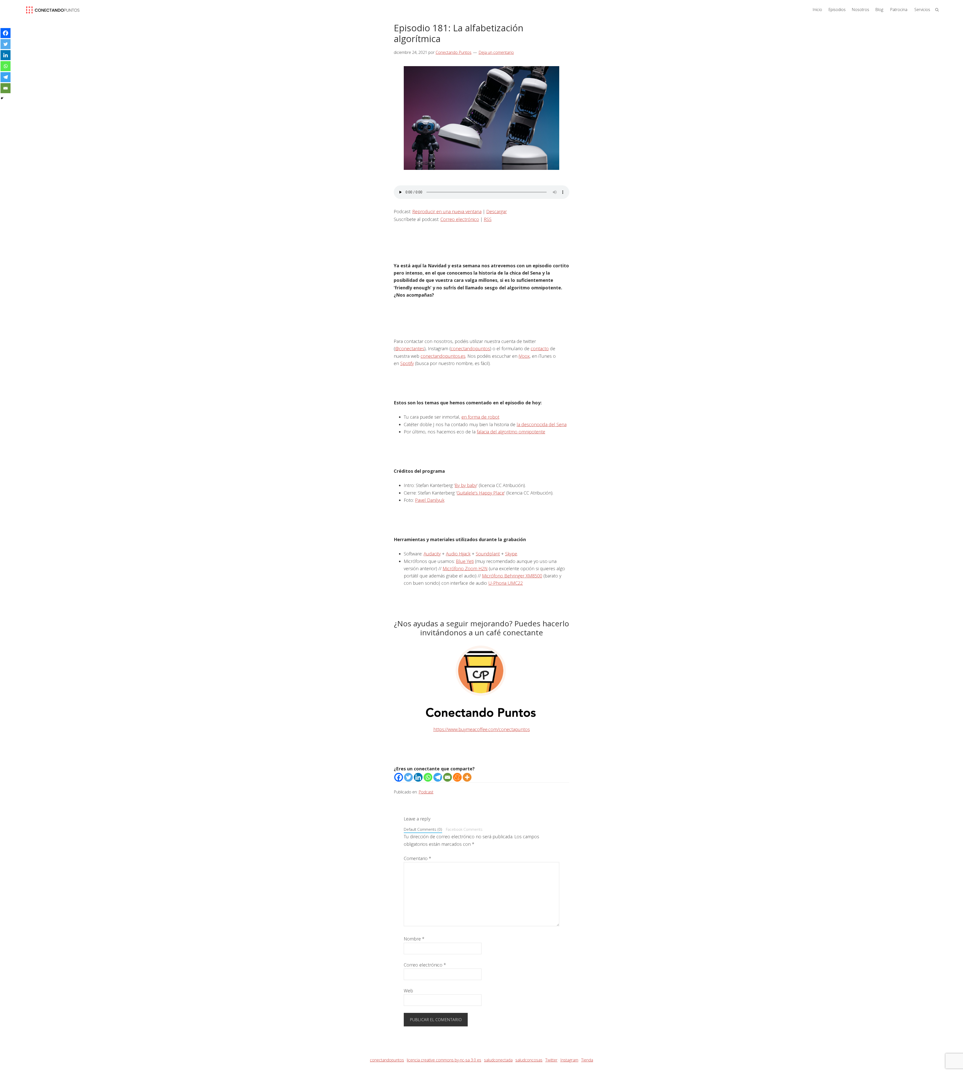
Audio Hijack (458, 554)
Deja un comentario (496, 52)
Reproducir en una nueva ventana (447, 211)
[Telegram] (437, 777)
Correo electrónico (459, 219)
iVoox (524, 356)
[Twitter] (408, 777)
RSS (488, 219)
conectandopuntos (470, 348)
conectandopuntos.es (443, 356)
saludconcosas (528, 1060)
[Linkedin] (418, 777)
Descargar (496, 211)
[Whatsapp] (428, 777)
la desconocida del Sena (542, 424)
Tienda (587, 1060)
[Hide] (2, 98)
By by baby (466, 485)
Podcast (426, 792)
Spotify (407, 363)
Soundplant (488, 554)
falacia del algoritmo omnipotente (511, 432)
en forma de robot (480, 417)
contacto (540, 348)
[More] (467, 777)
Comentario (417, 858)
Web (408, 991)
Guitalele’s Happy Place (480, 493)
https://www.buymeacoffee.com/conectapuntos (481, 729)
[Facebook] (398, 777)
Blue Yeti (465, 561)
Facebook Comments (464, 829)
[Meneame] (457, 777)
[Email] (447, 777)
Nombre (414, 939)
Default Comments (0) (423, 829)
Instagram (569, 1060)
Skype (511, 554)
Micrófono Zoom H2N (465, 568)
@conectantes (409, 348)
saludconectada (498, 1060)
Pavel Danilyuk (429, 500)
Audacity (432, 554)
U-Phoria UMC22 (505, 583)
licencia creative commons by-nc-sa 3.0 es (444, 1060)
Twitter (551, 1060)
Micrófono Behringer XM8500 (512, 576)
